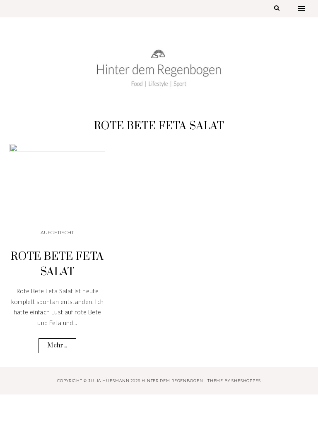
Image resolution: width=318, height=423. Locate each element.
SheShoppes (246, 380)
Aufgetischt (58, 232)
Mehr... (57, 345)
